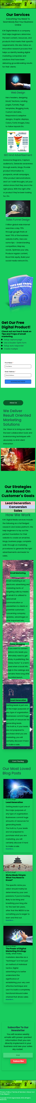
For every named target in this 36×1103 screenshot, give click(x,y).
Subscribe (18, 1061)
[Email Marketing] (17, 577)
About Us (30, 1092)
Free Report (5, 1094)
